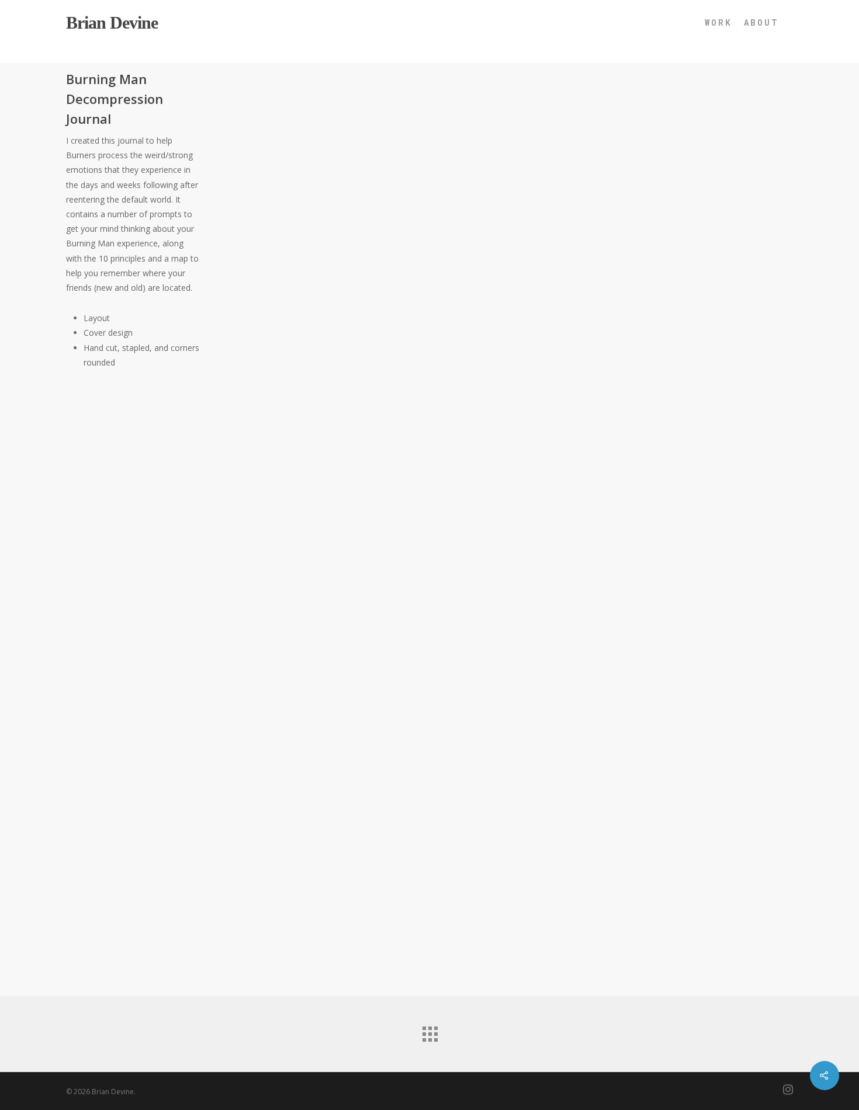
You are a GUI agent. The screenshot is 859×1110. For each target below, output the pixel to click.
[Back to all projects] (429, 1031)
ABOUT (761, 22)
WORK (718, 22)
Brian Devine (112, 22)
